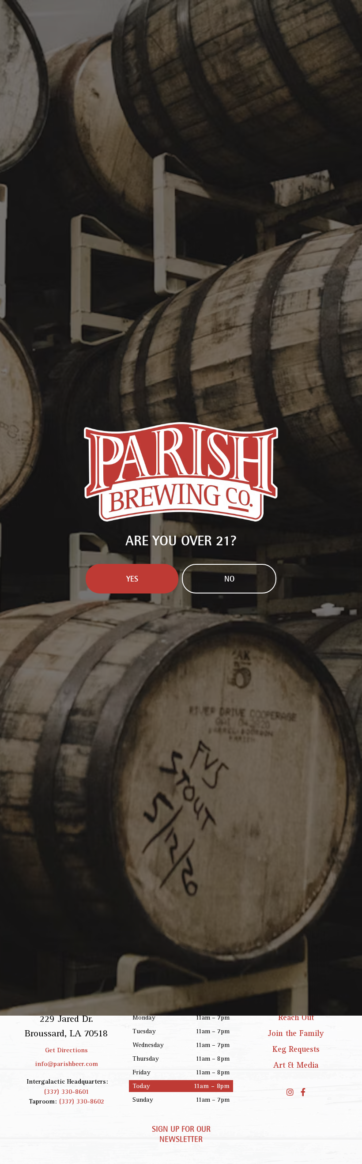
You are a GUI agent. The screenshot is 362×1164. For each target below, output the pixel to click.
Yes (132, 654)
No (229, 654)
